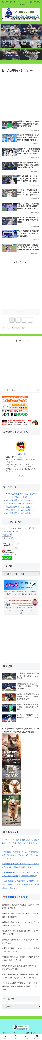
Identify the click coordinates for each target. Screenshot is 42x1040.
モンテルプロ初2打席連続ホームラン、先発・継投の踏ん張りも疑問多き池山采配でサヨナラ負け (20, 986)
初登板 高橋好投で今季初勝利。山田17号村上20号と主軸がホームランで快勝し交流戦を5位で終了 (20, 884)
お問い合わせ (31, 1033)
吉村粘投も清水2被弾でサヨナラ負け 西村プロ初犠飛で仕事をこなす (20, 923)
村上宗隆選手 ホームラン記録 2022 (20, 504)
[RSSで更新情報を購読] (22, 475)
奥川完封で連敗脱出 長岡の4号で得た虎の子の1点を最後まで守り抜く (20, 958)
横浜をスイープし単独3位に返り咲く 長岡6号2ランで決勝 (20, 932)
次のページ (21, 312)
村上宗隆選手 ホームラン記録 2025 (20, 513)
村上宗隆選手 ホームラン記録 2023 (20, 507)
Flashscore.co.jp (27, 876)
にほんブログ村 (8, 538)
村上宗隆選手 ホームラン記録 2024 (20, 510)
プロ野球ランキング (9, 555)
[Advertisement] (21, 96)
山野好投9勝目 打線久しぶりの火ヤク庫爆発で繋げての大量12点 (20, 949)
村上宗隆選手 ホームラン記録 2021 (20, 500)
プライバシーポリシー (11, 1033)
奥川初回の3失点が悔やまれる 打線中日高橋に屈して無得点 (20, 906)
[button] (38, 390)
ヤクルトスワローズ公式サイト (18, 497)
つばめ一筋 (21, 454)
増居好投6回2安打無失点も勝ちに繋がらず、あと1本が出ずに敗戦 (20, 967)
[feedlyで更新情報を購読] (19, 475)
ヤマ (11, 888)
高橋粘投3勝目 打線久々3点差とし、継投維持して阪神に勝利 (20, 915)
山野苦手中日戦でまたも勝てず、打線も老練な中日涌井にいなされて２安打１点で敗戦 (20, 976)
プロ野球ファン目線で (16, 897)
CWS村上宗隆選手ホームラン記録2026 (22, 494)
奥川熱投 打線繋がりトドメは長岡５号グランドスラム (20, 941)
